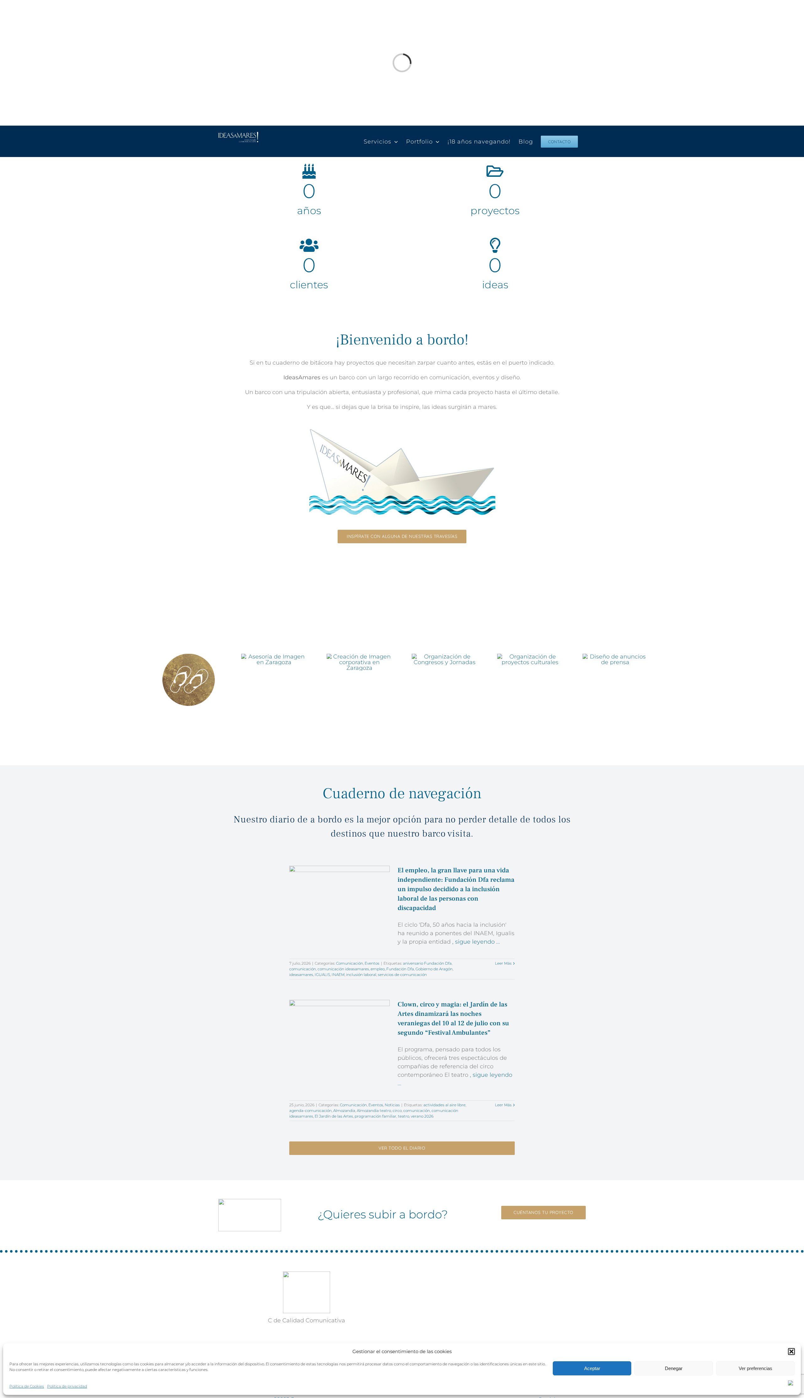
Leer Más (503, 963)
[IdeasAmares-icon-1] (188, 656)
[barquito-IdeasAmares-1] (402, 430)
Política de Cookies (26, 1386)
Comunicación (274, 676)
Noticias (392, 1105)
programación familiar (375, 1116)
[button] (791, 1351)
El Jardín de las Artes (334, 1116)
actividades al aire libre (444, 1105)
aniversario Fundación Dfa (427, 963)
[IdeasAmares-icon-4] (444, 656)
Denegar (673, 1368)
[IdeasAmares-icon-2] (274, 656)
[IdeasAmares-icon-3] (359, 656)
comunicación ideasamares (343, 969)
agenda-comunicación (310, 1110)
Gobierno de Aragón (434, 969)
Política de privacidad (67, 1386)
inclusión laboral (361, 974)
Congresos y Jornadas (444, 676)
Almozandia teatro (374, 1110)
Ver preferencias (755, 1368)
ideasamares (301, 974)
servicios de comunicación (402, 974)
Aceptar (592, 1368)
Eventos (188, 716)
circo (397, 1110)
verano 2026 (422, 1116)
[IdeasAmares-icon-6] (615, 656)
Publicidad (615, 676)
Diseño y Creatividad (359, 681)
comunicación (302, 969)
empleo (378, 969)
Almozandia (344, 1110)
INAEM (338, 974)
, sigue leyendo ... (475, 941)
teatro (403, 1116)
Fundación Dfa (400, 969)
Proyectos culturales (530, 676)
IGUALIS (322, 974)
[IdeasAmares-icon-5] (530, 656)
